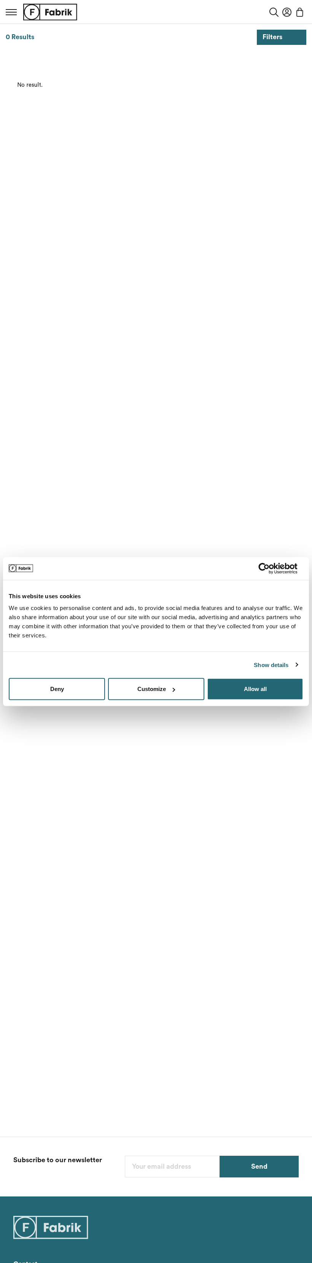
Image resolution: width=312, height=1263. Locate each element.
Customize (151, 689)
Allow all (255, 689)
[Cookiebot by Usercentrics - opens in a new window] (270, 568)
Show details (271, 664)
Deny (57, 689)
